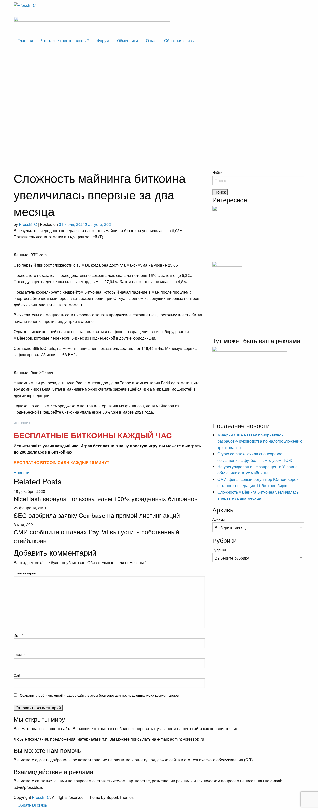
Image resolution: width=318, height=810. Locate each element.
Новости (21, 472)
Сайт (18, 675)
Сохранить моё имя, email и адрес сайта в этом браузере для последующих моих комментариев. (100, 695)
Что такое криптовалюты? (65, 40)
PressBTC (28, 224)
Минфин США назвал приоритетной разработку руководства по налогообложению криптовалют (259, 441)
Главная (25, 40)
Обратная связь (179, 40)
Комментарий (25, 572)
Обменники (127, 40)
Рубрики (219, 549)
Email (19, 655)
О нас (151, 40)
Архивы (218, 519)
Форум (103, 40)
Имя (18, 635)
